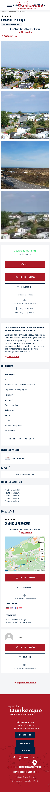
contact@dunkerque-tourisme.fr (25, 728)
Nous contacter (25, 735)
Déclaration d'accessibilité (22, 781)
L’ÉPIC (35, 781)
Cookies (32, 777)
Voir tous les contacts (25, 295)
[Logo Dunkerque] (25, 710)
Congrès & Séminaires (29, 772)
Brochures (13, 767)
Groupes (15, 772)
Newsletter (25, 743)
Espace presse (36, 767)
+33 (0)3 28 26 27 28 (25, 725)
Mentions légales (21, 777)
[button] (43, 5)
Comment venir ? (25, 750)
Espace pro (23, 767)
